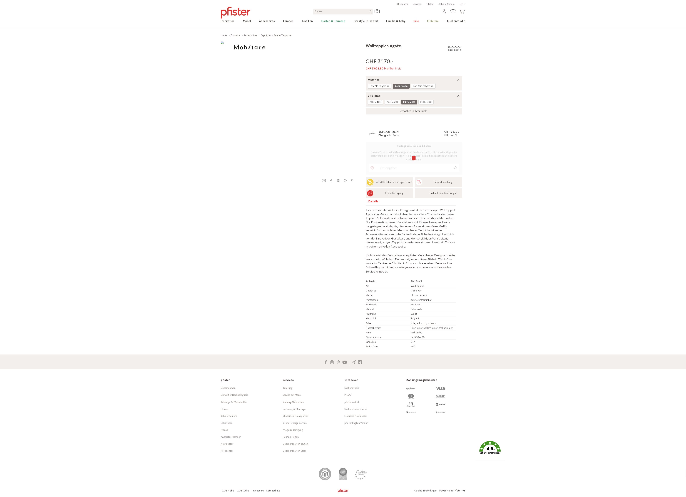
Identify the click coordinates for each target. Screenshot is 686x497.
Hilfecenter (402, 4)
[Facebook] (326, 361)
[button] (490, 449)
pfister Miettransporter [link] (295, 416)
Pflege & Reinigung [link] (293, 429)
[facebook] (330, 180)
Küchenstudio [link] (351, 387)
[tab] (373, 202)
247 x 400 (409, 102)
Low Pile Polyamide (379, 86)
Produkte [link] (235, 35)
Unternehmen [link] (228, 387)
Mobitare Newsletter (355, 416)
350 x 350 (392, 102)
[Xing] (354, 361)
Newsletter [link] (227, 443)
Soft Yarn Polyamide (423, 86)
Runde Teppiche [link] (282, 35)
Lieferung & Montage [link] (294, 409)
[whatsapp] (345, 180)
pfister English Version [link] (356, 422)
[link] (228, 21)
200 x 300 (426, 102)
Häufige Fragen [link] (291, 436)
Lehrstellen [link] (227, 422)
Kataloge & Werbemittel (234, 402)
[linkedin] (338, 180)
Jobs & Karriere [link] (447, 4)
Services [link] (417, 4)
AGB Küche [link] (243, 490)
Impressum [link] (258, 490)
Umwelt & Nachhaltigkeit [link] (234, 394)
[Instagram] (332, 361)
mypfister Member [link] (231, 436)
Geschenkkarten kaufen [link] (295, 443)
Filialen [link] (430, 4)
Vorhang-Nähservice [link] (293, 402)
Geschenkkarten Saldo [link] (295, 450)
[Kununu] (360, 361)
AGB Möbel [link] (228, 490)
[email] (323, 180)
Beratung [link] (287, 387)
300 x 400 (375, 102)
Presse (224, 429)
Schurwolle (401, 86)
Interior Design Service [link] (295, 422)
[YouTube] (344, 361)
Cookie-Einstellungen (425, 490)
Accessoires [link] (250, 35)
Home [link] (224, 35)
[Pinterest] (338, 361)
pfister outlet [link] (351, 402)
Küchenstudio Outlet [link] (355, 409)
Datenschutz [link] (273, 490)
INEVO (347, 394)
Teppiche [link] (265, 35)
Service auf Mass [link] (292, 394)
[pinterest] (352, 180)
